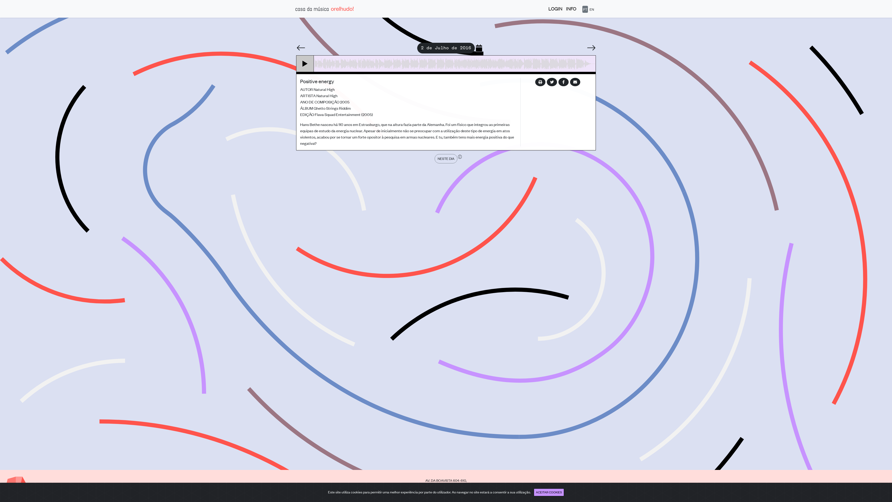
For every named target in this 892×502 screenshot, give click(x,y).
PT (585, 9)
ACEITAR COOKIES (549, 492)
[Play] (305, 64)
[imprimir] (540, 82)
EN (592, 9)
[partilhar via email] (575, 82)
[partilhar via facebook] (563, 82)
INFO (571, 8)
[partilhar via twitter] (552, 82)
